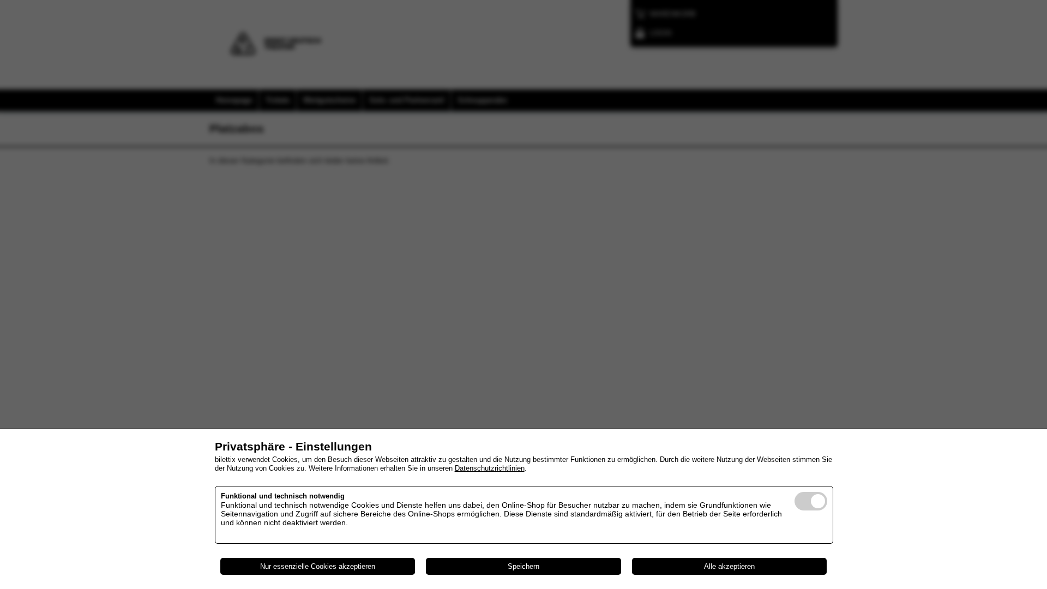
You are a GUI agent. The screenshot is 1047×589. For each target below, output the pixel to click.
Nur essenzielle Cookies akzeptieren (317, 566)
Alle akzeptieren (729, 566)
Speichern (523, 566)
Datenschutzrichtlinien (490, 468)
